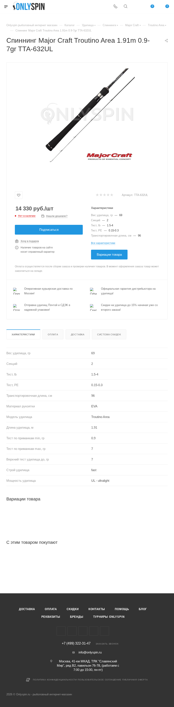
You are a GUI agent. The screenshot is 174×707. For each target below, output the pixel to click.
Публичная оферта (135, 680)
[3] (104, 195)
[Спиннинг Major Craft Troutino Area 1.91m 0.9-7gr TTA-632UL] (87, 116)
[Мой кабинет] (136, 7)
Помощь (122, 609)
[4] (108, 195)
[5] (111, 195)
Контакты (96, 609)
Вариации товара (109, 254)
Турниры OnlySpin (109, 616)
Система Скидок (109, 334)
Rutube (104, 631)
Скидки (73, 609)
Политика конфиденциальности (55, 680)
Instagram (72, 631)
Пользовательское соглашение (99, 680)
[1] (97, 195)
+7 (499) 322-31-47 (76, 643)
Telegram (82, 631)
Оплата (53, 334)
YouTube (93, 631)
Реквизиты (50, 616)
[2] (100, 195)
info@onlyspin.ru (90, 652)
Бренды (76, 616)
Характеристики (23, 334)
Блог (143, 609)
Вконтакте (61, 631)
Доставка (77, 334)
